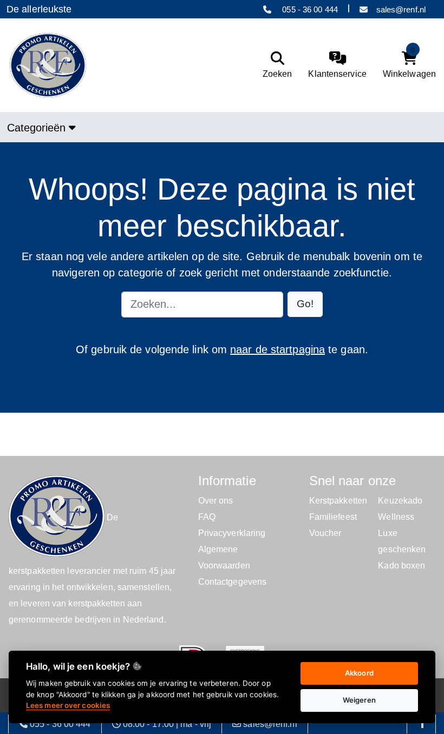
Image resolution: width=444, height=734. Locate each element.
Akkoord (359, 673)
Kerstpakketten (338, 500)
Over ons (215, 500)
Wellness (396, 516)
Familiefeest (333, 516)
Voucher (325, 533)
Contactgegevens (232, 581)
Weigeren (359, 700)
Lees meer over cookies (68, 705)
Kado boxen (401, 565)
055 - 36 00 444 (309, 9)
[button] (305, 304)
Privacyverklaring (232, 533)
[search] (274, 65)
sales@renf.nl (401, 9)
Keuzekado (400, 500)
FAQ (207, 516)
